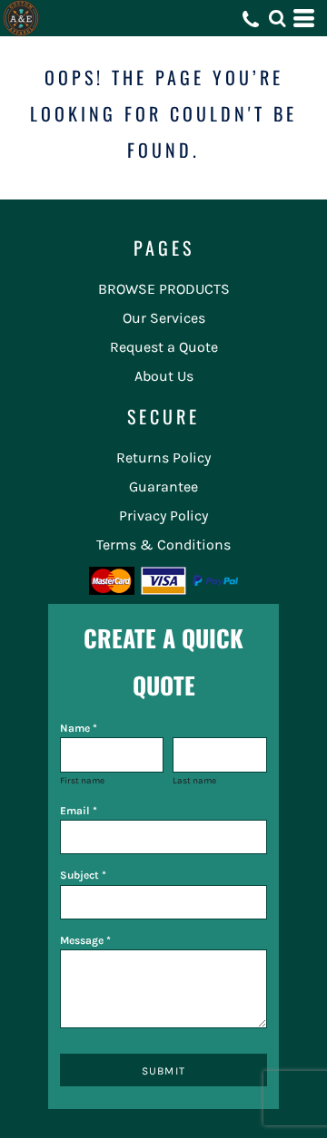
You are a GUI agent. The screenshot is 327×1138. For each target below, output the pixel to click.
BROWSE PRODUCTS (164, 288)
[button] (277, 18)
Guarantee (163, 486)
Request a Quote (164, 346)
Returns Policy (163, 457)
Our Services (164, 317)
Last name (194, 780)
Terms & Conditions (163, 544)
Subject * (83, 875)
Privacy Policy (163, 515)
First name (82, 780)
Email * (78, 810)
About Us (163, 375)
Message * (85, 940)
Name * (78, 728)
